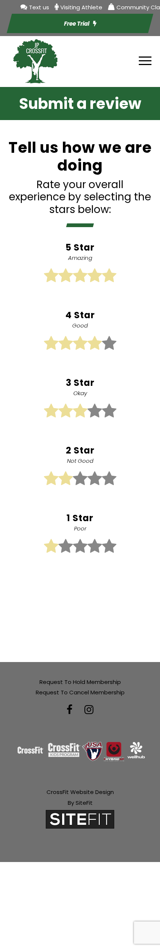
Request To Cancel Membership (80, 692)
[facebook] (70, 710)
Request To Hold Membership (80, 682)
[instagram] (88, 710)
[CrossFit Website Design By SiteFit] (80, 819)
